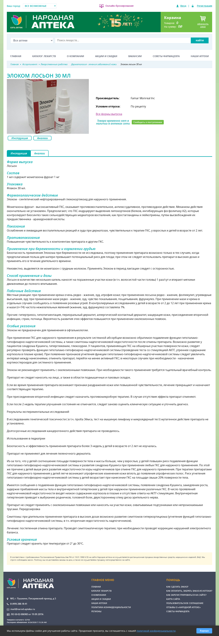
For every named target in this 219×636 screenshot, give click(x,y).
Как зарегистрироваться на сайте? (186, 595)
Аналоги (42, 138)
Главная (15, 56)
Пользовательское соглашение (184, 603)
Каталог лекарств (44, 56)
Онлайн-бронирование (119, 5)
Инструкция (19, 138)
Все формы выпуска (109, 114)
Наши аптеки (200, 56)
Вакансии (135, 56)
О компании (75, 56)
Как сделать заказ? (177, 586)
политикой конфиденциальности (156, 630)
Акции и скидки (106, 56)
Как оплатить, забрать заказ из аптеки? (189, 590)
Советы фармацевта (166, 56)
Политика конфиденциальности (111, 607)
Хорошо (204, 630)
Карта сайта (173, 599)
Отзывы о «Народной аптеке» (183, 607)
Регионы (96, 611)
